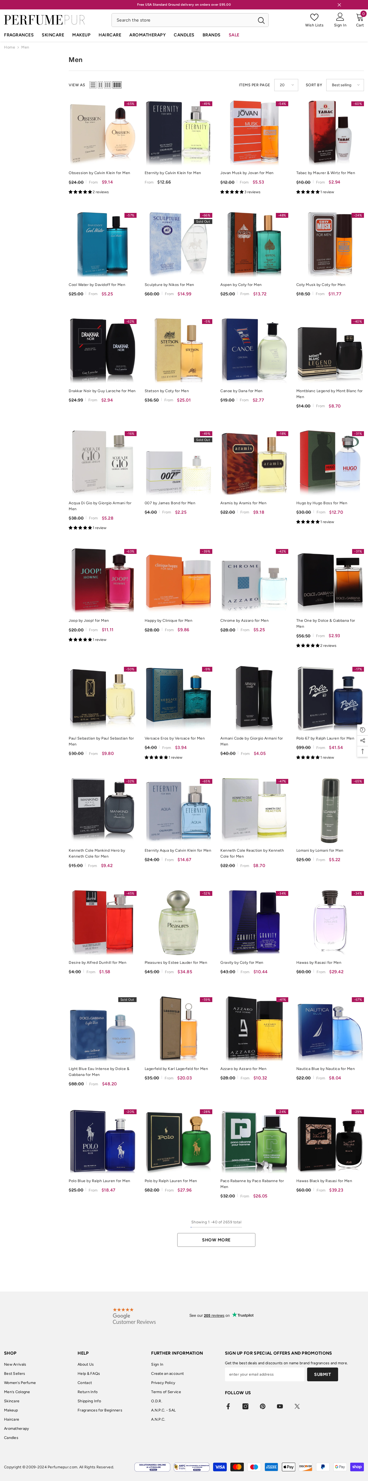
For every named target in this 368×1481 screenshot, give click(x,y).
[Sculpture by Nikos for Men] (179, 245)
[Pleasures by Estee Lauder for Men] (179, 923)
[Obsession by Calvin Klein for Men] (103, 133)
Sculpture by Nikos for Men (169, 284)
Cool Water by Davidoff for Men (97, 284)
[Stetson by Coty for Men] (179, 351)
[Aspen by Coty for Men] (254, 245)
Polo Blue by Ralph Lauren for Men (99, 1181)
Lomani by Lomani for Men (319, 850)
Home (9, 47)
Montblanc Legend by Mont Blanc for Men (329, 394)
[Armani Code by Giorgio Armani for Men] (254, 699)
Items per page (254, 85)
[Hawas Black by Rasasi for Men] (330, 1141)
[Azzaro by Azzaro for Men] (254, 1029)
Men (25, 47)
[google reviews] (134, 1316)
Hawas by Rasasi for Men (319, 962)
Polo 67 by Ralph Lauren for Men (325, 738)
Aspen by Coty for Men (241, 284)
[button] (92, 84)
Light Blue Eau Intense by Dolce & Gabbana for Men (99, 1071)
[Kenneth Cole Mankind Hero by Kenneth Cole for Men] (103, 811)
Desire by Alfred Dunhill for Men (97, 962)
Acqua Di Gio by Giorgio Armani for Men (100, 506)
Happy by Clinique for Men (169, 620)
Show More (216, 1239)
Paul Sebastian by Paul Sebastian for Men (101, 741)
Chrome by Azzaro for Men (244, 620)
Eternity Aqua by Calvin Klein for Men (178, 850)
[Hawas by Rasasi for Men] (330, 923)
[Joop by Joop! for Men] (103, 581)
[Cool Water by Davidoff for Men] (103, 245)
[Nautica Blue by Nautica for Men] (330, 1029)
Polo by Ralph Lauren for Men (171, 1181)
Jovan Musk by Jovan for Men (247, 173)
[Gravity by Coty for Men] (254, 923)
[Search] (190, 20)
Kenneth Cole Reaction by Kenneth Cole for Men (252, 853)
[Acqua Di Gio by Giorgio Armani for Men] (103, 463)
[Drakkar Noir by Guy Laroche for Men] (103, 351)
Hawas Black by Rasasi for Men (324, 1181)
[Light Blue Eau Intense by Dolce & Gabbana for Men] (103, 1029)
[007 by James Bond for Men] (179, 463)
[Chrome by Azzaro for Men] (254, 581)
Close (339, 4)
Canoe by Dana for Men (241, 391)
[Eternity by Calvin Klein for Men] (179, 133)
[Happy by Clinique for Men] (179, 581)
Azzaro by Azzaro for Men (243, 1068)
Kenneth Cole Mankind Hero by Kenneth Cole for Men (97, 853)
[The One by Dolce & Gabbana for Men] (330, 581)
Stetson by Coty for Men (167, 391)
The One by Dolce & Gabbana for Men (325, 623)
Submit (322, 1374)
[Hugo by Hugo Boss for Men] (330, 463)
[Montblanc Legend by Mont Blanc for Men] (330, 351)
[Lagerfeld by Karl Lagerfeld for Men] (179, 1029)
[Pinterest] (262, 1406)
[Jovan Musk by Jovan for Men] (254, 133)
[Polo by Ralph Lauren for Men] (179, 1141)
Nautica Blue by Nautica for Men (325, 1068)
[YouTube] (280, 1406)
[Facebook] (228, 1406)
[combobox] (183, 20)
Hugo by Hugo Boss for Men (322, 503)
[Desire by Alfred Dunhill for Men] (103, 923)
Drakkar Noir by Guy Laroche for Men (102, 391)
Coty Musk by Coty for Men (321, 284)
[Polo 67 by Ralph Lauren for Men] (330, 699)
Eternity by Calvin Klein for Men (173, 173)
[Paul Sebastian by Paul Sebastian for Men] (103, 699)
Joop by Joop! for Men (89, 620)
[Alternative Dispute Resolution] (192, 1467)
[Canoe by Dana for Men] (254, 351)
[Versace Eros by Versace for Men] (179, 699)
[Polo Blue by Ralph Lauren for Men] (103, 1141)
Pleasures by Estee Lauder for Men (176, 962)
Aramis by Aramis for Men (243, 503)
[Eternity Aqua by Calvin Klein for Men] (179, 811)
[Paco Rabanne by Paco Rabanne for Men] (254, 1141)
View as (77, 85)
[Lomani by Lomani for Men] (330, 811)
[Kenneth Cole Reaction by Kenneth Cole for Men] (254, 811)
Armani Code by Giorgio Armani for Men (251, 741)
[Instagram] (245, 1406)
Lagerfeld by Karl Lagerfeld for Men (176, 1068)
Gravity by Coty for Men (241, 962)
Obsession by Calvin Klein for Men (99, 173)
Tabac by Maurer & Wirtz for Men (325, 173)
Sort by (314, 85)
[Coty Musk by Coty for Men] (330, 245)
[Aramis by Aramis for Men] (254, 463)
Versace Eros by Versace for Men (175, 738)
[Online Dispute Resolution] (152, 1467)
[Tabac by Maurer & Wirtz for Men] (330, 133)
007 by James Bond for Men (170, 503)
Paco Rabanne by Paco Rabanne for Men (252, 1184)
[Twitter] (297, 1406)
